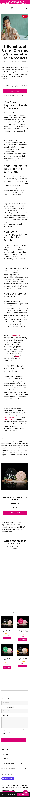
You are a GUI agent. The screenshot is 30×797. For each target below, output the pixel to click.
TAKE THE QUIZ (15, 91)
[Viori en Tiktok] (9, 775)
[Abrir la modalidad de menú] (2, 7)
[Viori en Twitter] (12, 775)
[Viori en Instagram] (6, 775)
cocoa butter (16, 417)
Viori (14, 785)
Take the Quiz (22, 794)
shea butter (8, 419)
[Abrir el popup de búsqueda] (24, 7)
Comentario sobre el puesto (13, 740)
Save (25, 16)
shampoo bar (16, 335)
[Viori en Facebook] (3, 775)
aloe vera (7, 417)
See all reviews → (15, 598)
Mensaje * (5, 715)
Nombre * (5, 699)
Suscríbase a (23, 769)
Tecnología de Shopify (8, 790)
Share (6, 674)
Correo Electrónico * (9, 707)
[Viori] (15, 7)
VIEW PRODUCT (15, 512)
